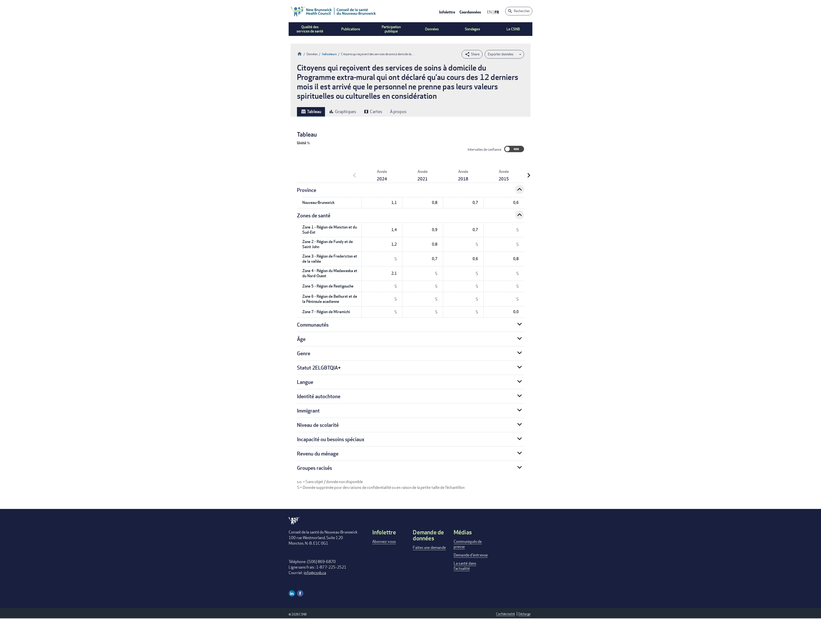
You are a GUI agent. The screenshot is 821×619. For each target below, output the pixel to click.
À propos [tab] (398, 111)
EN (489, 12)
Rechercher (522, 11)
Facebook (300, 593)
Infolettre (447, 12)
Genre (303, 353)
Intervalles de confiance (484, 149)
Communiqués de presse (468, 544)
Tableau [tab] (311, 111)
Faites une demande (429, 547)
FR (497, 12)
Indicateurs (329, 54)
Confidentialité (505, 614)
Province (306, 190)
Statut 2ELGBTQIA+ (319, 367)
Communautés (313, 324)
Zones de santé (313, 215)
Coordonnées (470, 12)
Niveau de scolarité (318, 425)
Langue (305, 382)
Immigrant (308, 410)
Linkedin (292, 593)
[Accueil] (333, 11)
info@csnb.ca (315, 572)
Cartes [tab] (373, 111)
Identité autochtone (318, 396)
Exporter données (500, 54)
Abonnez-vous (384, 541)
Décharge (524, 614)
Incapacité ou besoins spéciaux (330, 439)
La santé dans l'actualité (465, 566)
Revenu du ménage (317, 453)
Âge (301, 339)
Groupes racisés (314, 467)
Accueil (299, 53)
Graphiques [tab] (342, 111)
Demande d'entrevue (471, 554)
